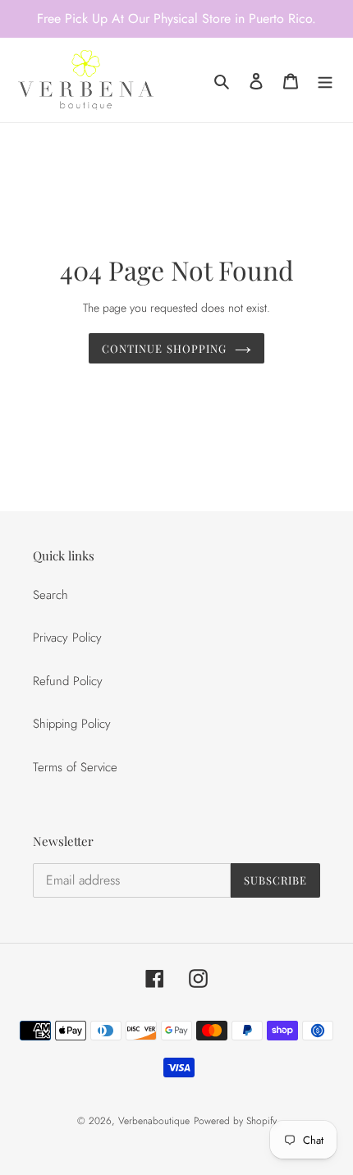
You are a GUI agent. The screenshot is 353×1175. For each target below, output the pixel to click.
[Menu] (325, 80)
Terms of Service (75, 767)
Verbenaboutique (154, 1120)
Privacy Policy (67, 638)
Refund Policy (68, 681)
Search (50, 595)
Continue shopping (164, 348)
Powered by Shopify (235, 1120)
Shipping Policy (72, 724)
